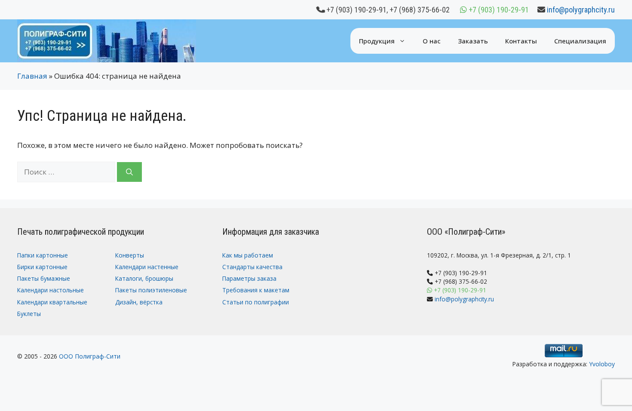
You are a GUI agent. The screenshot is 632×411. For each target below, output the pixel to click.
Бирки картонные (42, 267)
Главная (32, 76)
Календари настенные (146, 267)
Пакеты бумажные (43, 278)
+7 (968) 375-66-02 (420, 9)
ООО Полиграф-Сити (89, 356)
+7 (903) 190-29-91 (356, 9)
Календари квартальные (52, 302)
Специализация (580, 41)
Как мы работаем (247, 255)
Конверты (129, 255)
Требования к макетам (255, 290)
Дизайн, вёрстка (139, 302)
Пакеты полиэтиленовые (151, 290)
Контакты (521, 41)
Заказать (473, 41)
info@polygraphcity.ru (581, 9)
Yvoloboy (602, 364)
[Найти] (129, 172)
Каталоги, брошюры (144, 278)
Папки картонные (42, 255)
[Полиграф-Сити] (106, 40)
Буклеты (29, 314)
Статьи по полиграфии (255, 302)
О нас (432, 41)
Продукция (377, 41)
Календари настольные (50, 290)
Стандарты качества (252, 267)
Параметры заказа (249, 278)
